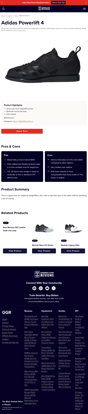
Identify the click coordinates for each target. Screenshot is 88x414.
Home (3, 16)
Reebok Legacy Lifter (70, 245)
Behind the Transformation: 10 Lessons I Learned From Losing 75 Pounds (65, 321)
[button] (2, 2)
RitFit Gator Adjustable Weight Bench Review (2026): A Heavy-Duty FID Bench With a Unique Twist (31, 340)
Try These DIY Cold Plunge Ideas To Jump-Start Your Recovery (80, 381)
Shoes (16, 16)
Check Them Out (58, 2)
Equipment (9, 16)
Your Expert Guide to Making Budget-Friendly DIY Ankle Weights (79, 324)
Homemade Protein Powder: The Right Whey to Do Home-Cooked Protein (80, 345)
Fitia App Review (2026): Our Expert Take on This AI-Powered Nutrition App (31, 321)
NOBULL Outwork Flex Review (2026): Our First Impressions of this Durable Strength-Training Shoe (31, 360)
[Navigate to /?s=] (3, 9)
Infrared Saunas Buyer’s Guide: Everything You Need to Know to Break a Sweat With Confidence (64, 380)
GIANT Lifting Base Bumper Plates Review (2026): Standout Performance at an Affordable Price (31, 396)
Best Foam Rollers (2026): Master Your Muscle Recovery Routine (48, 367)
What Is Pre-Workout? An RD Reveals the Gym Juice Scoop (64, 351)
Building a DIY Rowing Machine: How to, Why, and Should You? (80, 363)
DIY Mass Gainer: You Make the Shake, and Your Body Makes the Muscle (79, 400)
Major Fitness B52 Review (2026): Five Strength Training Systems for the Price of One (31, 378)
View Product (15, 250)
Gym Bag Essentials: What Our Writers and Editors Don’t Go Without (47, 321)
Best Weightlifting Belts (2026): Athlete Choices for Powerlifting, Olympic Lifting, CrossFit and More (48, 383)
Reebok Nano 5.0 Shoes (42, 245)
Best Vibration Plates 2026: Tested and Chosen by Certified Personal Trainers (48, 337)
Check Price (22, 131)
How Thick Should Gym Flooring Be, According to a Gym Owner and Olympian (65, 337)
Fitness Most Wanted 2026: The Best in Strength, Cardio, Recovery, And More (48, 352)
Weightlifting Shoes (25, 121)
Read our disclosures (19, 30)
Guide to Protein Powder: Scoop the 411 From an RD (64, 364)
